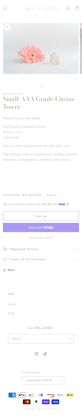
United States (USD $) (39, 380)
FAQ (11, 313)
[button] (5, 8)
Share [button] (11, 270)
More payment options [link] (41, 237)
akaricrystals (36, 409)
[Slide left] (32, 86)
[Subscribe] (69, 339)
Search (12, 304)
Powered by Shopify (50, 409)
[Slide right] (49, 86)
